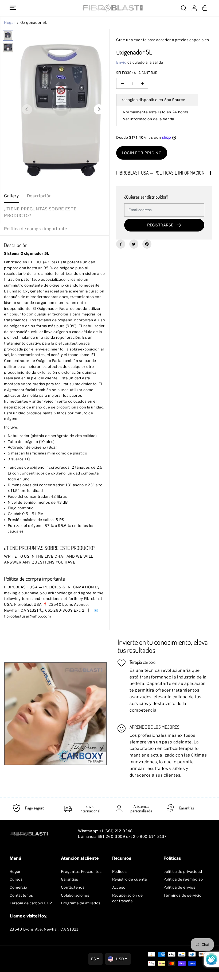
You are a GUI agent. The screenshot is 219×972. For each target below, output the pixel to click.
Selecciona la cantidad (137, 72)
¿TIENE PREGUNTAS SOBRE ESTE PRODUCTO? (40, 212)
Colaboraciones (75, 895)
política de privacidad (182, 871)
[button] (13, 8)
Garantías (69, 879)
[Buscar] (183, 8)
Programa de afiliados (80, 903)
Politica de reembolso (183, 879)
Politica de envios (179, 887)
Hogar (9, 22)
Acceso (119, 887)
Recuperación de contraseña (127, 898)
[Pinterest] (146, 244)
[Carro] (205, 8)
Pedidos (119, 871)
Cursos (16, 879)
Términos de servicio (182, 895)
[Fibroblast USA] (108, 8)
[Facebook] (120, 244)
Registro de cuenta (129, 879)
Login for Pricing (142, 153)
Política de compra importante (35, 228)
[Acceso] (194, 8)
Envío (121, 62)
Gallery (11, 195)
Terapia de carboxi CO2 (31, 903)
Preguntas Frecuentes (81, 871)
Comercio (18, 887)
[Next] (99, 109)
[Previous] (27, 109)
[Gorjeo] (133, 244)
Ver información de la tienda (148, 119)
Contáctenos (21, 895)
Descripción (39, 195)
